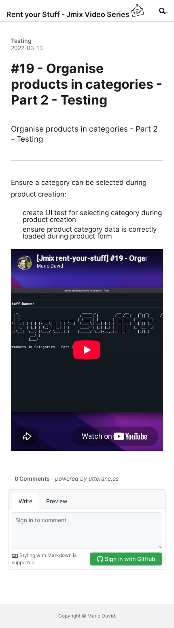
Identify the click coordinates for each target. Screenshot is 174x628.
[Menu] (163, 11)
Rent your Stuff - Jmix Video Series (67, 14)
